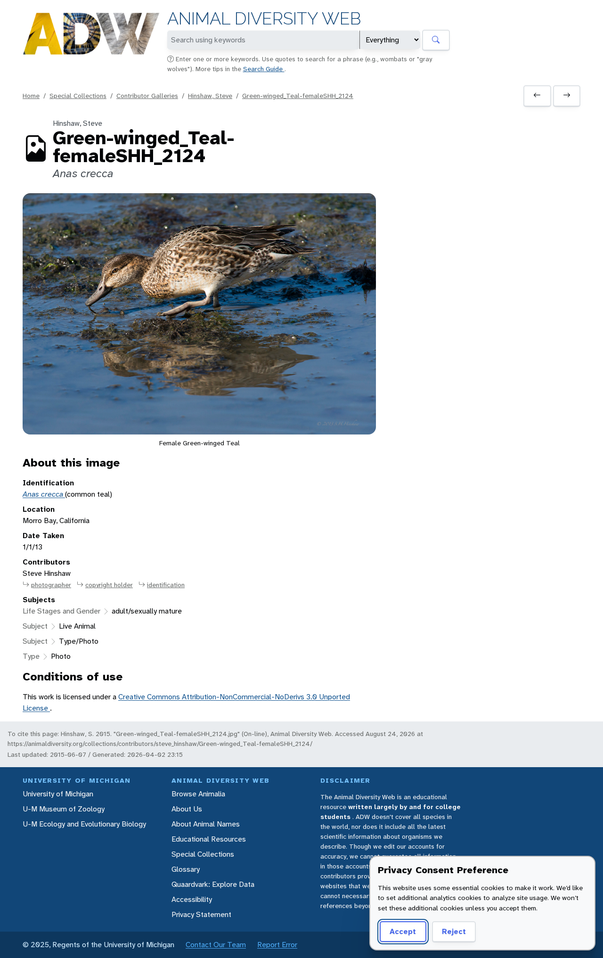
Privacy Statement (201, 914)
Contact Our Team (216, 945)
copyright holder (109, 585)
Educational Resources (208, 839)
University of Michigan (58, 794)
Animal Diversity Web (264, 18)
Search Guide (264, 69)
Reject (454, 931)
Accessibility (191, 899)
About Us (186, 809)
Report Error (277, 945)
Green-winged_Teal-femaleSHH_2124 (297, 95)
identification (166, 585)
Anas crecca (44, 494)
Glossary (185, 869)
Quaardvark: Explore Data (212, 884)
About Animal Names (205, 824)
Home (31, 95)
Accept (403, 931)
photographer (51, 585)
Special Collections (77, 95)
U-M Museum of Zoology (64, 809)
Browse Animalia (198, 794)
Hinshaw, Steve (210, 95)
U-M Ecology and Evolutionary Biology (84, 824)
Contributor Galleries (147, 95)
